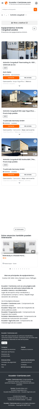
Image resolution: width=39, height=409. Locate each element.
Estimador (20, 229)
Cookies (29, 399)
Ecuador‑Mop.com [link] (21, 388)
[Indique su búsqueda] (35, 9)
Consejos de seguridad (8, 362)
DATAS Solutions (26, 367)
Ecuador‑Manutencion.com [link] (12, 392)
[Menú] (2, 3)
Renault (22, 278)
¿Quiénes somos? (26, 362)
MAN (12, 278)
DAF (9, 278)
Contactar (11, 77)
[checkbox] (35, 44)
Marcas (3, 364)
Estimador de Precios (7, 352)
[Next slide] (36, 253)
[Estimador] (34, 28)
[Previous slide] (2, 253)
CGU (30, 398)
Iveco (27, 278)
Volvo (17, 278)
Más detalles (28, 77)
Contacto (24, 364)
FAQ (2, 367)
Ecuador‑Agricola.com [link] (28, 392)
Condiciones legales (19, 396)
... (14, 15)
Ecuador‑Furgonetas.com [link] (19, 390)
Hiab (19, 280)
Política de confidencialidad (16, 399)
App (4, 343)
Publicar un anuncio (27, 349)
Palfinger (33, 278)
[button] (10, 269)
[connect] (36, 3)
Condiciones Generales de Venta (17, 398)
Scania (4, 278)
